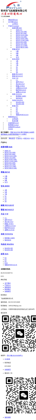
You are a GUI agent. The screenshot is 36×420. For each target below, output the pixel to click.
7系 (6, 194)
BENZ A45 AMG (10, 152)
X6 (6, 201)
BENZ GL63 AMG (11, 156)
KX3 (32, 138)
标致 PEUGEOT (17, 74)
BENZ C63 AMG (10, 158)
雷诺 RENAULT (17, 76)
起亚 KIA (27, 138)
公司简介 (15, 24)
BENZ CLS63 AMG (11, 161)
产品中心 (13, 26)
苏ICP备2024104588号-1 (15, 355)
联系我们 (13, 125)
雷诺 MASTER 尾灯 (17, 132)
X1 (6, 196)
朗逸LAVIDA (20, 86)
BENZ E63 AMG (10, 163)
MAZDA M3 (9, 248)
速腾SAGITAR (21, 92)
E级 (17, 53)
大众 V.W (4, 214)
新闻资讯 (13, 117)
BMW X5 (8, 151)
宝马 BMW (15, 59)
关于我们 (13, 22)
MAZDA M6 (9, 250)
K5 (6, 261)
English (10, 129)
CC (6, 218)
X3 (6, 198)
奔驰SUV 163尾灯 (21, 134)
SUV (6, 182)
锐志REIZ (19, 98)
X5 (6, 199)
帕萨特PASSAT (21, 90)
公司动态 (15, 119)
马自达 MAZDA (7, 244)
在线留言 (8, 291)
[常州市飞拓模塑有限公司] (14, 8)
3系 (17, 61)
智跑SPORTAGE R (22, 115)
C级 (17, 51)
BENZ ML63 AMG (11, 168)
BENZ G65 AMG (10, 164)
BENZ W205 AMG (11, 159)
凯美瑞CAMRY (21, 96)
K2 (6, 258)
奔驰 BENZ (16, 49)
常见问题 (15, 121)
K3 (6, 259)
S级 (6, 180)
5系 (17, 63)
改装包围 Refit (6, 147)
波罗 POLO (20, 82)
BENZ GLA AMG (10, 166)
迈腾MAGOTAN (21, 88)
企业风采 (13, 123)
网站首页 (13, 20)
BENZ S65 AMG (10, 154)
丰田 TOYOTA (17, 94)
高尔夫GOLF (20, 84)
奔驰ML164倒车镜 (8, 134)
